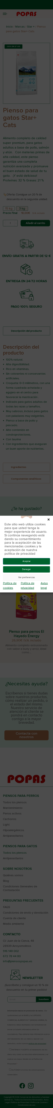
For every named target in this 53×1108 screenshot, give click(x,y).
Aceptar (27, 561)
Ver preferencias (26, 577)
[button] (48, 519)
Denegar (26, 569)
